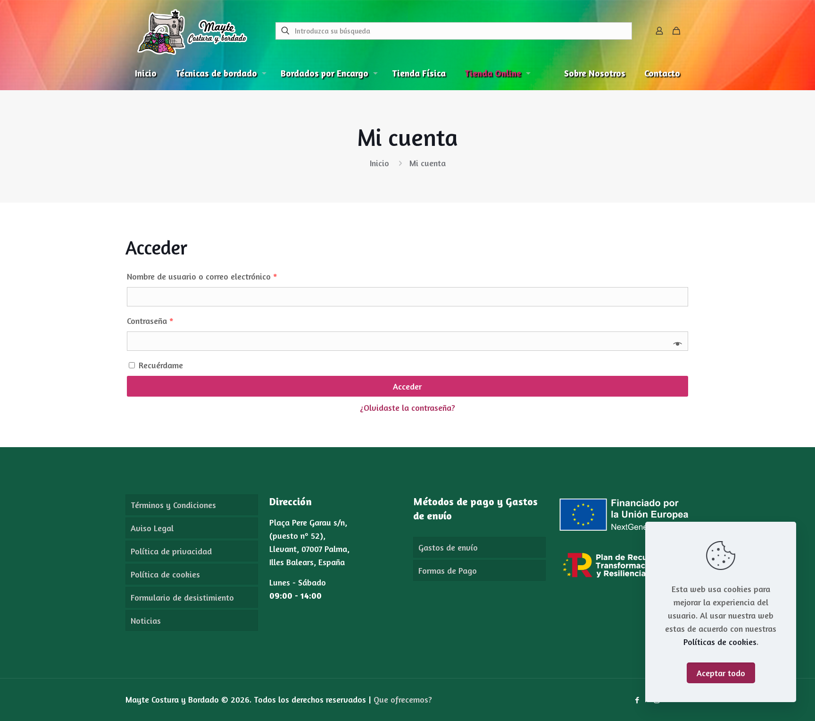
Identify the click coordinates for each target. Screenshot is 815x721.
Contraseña (150, 320)
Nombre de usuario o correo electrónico (202, 276)
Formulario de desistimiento (182, 597)
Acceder (407, 386)
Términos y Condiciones (173, 505)
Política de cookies (165, 574)
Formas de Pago (447, 570)
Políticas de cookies (720, 641)
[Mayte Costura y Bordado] (192, 30)
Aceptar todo (721, 673)
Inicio (379, 163)
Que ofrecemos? (403, 699)
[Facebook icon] (636, 700)
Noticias (146, 620)
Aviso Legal (152, 528)
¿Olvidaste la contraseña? (407, 407)
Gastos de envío (448, 547)
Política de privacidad (171, 551)
